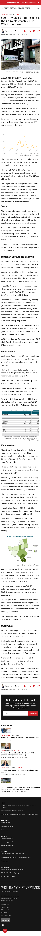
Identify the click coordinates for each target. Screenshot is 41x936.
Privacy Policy (5, 907)
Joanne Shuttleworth (9, 757)
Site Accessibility (6, 915)
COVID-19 (4, 14)
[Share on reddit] (34, 31)
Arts (6, 767)
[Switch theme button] (38, 8)
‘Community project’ (8, 845)
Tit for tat (4, 830)
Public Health (11, 14)
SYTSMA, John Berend (8, 876)
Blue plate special (7, 826)
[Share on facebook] (26, 31)
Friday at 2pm (5, 822)
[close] (38, 2)
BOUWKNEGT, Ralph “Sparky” (10, 873)
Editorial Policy (5, 910)
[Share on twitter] (30, 31)
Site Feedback (5, 912)
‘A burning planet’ (7, 842)
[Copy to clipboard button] (38, 31)
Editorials (5, 820)
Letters (4, 836)
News (17, 14)
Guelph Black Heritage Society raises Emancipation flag (19, 814)
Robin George (7, 740)
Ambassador (5, 861)
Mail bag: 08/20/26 (7, 838)
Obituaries (5, 867)
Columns (4, 852)
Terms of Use (5, 904)
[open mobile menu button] (2, 8)
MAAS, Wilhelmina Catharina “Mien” (12, 869)
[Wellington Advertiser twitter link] (3, 925)
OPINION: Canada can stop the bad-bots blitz (16, 857)
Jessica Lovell (7, 774)
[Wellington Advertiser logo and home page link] (17, 8)
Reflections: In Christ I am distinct (12, 853)
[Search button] (34, 8)
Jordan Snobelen (13, 31)
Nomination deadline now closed (11, 811)
